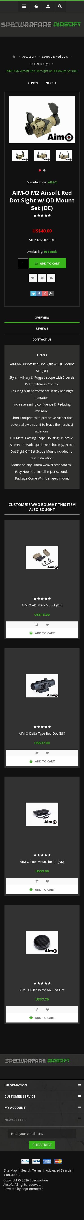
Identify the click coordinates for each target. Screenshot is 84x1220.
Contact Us (12, 1174)
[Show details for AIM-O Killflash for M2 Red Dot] (42, 942)
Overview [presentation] (42, 317)
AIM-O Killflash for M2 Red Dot (42, 990)
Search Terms (31, 1170)
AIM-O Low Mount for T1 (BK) (42, 862)
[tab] (42, 317)
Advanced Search (58, 1170)
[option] (20, 155)
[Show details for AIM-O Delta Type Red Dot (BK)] (42, 686)
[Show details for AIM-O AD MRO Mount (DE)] (42, 558)
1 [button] (40, 170)
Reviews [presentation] (42, 328)
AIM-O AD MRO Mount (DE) (42, 605)
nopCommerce (32, 1189)
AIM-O (52, 182)
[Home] (14, 56)
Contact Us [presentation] (42, 339)
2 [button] (44, 170)
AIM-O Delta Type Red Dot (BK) (42, 733)
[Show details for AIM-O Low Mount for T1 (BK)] (42, 814)
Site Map (10, 1170)
